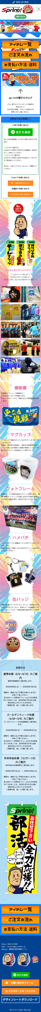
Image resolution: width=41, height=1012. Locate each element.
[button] (18, 34)
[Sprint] (17, 9)
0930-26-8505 (22, 2)
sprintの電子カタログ (20, 98)
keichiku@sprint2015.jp (16, 946)
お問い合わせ (20, 16)
